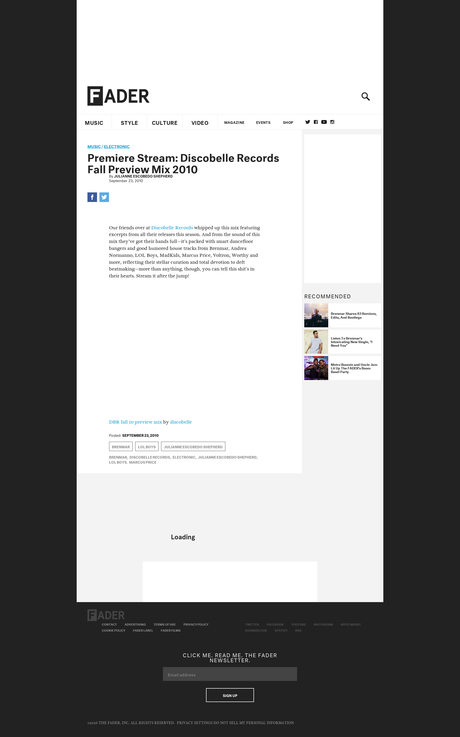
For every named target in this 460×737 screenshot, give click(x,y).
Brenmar (121, 446)
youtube (324, 122)
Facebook (275, 624)
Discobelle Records (172, 227)
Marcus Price (142, 462)
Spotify (281, 630)
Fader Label (143, 630)
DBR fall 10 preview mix (135, 422)
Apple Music (350, 624)
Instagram (323, 624)
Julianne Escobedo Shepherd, (228, 457)
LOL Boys (147, 446)
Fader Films (171, 630)
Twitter (307, 122)
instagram (332, 122)
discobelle (181, 422)
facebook (316, 122)
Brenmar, (118, 457)
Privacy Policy (196, 624)
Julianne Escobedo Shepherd (143, 175)
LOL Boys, (118, 462)
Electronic (117, 146)
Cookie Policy (113, 630)
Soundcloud (256, 630)
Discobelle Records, (150, 457)
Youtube (298, 624)
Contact (109, 624)
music (94, 146)
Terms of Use (165, 624)
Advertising (135, 624)
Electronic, (184, 457)
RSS (298, 630)
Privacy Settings (195, 723)
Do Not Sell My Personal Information (253, 723)
